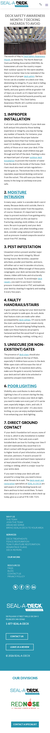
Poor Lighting (22, 386)
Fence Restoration (17, 541)
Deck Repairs (14, 549)
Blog (11, 570)
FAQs (10, 568)
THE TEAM (11, 519)
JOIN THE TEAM (14, 522)
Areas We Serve (15, 525)
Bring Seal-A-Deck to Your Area (24, 527)
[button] (46, 4)
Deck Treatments (16, 538)
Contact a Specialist (25, 724)
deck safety (29, 76)
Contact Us (14, 573)
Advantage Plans (16, 547)
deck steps (24, 354)
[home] (14, 4)
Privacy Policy (16, 576)
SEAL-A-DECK (34, 483)
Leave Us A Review (19, 647)
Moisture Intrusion (15, 194)
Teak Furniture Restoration (23, 544)
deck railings (25, 319)
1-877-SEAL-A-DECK (17, 623)
